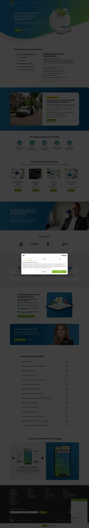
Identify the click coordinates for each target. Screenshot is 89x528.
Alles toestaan (59, 271)
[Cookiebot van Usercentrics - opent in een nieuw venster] (62, 255)
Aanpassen (44, 271)
